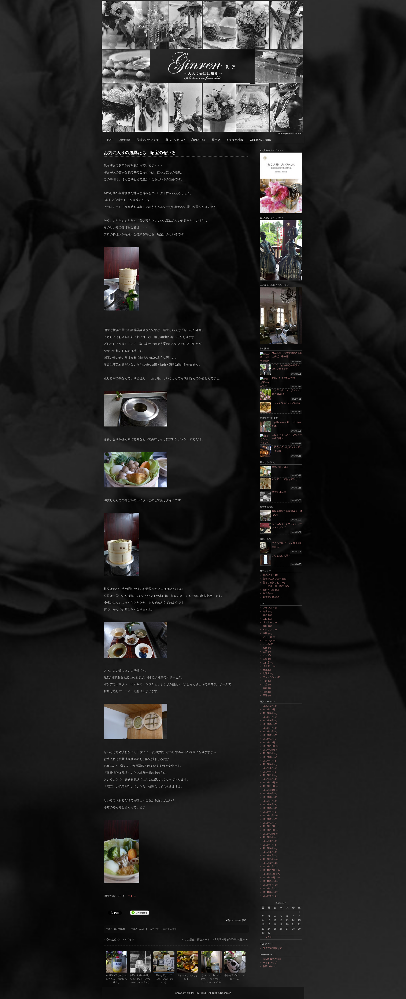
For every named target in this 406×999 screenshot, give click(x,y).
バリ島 (266, 644)
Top (396, 989)
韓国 (265, 626)
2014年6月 (268, 892)
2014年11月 (269, 874)
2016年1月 (268, 822)
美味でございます (148, 139)
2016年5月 (268, 808)
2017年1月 (268, 779)
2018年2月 (268, 735)
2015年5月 (268, 852)
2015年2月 (268, 863)
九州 (265, 611)
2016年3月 (268, 815)
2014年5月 (268, 895)
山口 (265, 618)
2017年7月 (268, 760)
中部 (265, 680)
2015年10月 (269, 833)
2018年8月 (268, 713)
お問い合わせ (270, 966)
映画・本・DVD (276, 586)
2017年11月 (269, 746)
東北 (265, 669)
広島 (265, 658)
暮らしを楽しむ (175, 139)
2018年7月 (268, 717)
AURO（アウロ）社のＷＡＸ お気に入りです (116, 979)
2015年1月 (268, 866)
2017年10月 (269, 749)
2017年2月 (268, 775)
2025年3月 (268, 706)
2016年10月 (269, 790)
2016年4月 (268, 811)
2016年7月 (268, 801)
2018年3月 (268, 731)
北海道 (266, 673)
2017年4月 (268, 771)
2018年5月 (268, 724)
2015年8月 (268, 841)
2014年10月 (269, 877)
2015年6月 (268, 848)
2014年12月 (269, 870)
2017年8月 (268, 757)
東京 (265, 615)
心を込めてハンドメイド (120, 939)
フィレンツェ (270, 677)
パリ (265, 655)
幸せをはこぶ (279, 491)
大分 (265, 684)
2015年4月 (268, 855)
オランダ (267, 640)
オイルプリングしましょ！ (187, 977)
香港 (265, 688)
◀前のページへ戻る (235, 920)
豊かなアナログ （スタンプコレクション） (163, 979)
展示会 (216, 139)
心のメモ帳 (198, 139)
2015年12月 (269, 826)
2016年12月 (269, 782)
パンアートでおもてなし (286, 479)
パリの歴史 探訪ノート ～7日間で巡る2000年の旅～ (213, 939)
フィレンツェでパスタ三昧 (286, 403)
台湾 (265, 651)
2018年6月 (268, 720)
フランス (267, 607)
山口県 (266, 662)
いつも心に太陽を (281, 555)
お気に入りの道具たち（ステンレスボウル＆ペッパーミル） (140, 979)
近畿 (265, 633)
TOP (109, 139)
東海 (265, 695)
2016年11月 (269, 786)
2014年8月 (268, 884)
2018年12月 (269, 709)
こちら (132, 896)
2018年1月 (268, 738)
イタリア (267, 629)
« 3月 (269, 937)
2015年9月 (268, 837)
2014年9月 (268, 881)
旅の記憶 (124, 139)
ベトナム (267, 622)
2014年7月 (268, 888)
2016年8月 (268, 797)
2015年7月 (268, 844)
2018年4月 (268, 728)
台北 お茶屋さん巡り (283, 378)
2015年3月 (268, 859)
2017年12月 (269, 742)
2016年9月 (268, 793)
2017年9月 (268, 753)
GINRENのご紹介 (261, 139)
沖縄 (265, 691)
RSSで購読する (273, 948)
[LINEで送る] (139, 912)
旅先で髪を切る (280, 466)
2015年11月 (269, 830)
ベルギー (267, 666)
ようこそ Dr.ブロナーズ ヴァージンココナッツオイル (211, 979)
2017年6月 (268, 764)
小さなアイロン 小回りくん (234, 977)
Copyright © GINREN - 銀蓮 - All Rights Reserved (203, 993)
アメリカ (267, 637)
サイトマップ (270, 962)
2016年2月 (268, 819)
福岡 (265, 648)
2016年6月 (268, 804)
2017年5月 (268, 768)
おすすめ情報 (235, 139)
